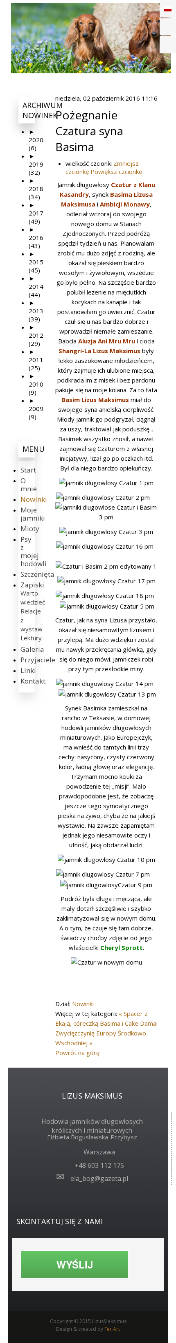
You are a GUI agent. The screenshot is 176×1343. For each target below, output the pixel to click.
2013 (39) (36, 311)
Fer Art (112, 1328)
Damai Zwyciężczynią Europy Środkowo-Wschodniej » (106, 1033)
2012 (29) (36, 335)
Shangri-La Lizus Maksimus (99, 351)
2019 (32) (36, 164)
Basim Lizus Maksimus (95, 400)
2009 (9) (36, 408)
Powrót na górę (77, 1052)
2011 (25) (36, 359)
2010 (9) (36, 384)
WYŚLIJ (74, 1264)
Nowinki (83, 1004)
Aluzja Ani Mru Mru (106, 341)
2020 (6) (36, 139)
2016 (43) (36, 237)
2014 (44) (36, 286)
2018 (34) (36, 188)
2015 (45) (36, 262)
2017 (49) (36, 213)
